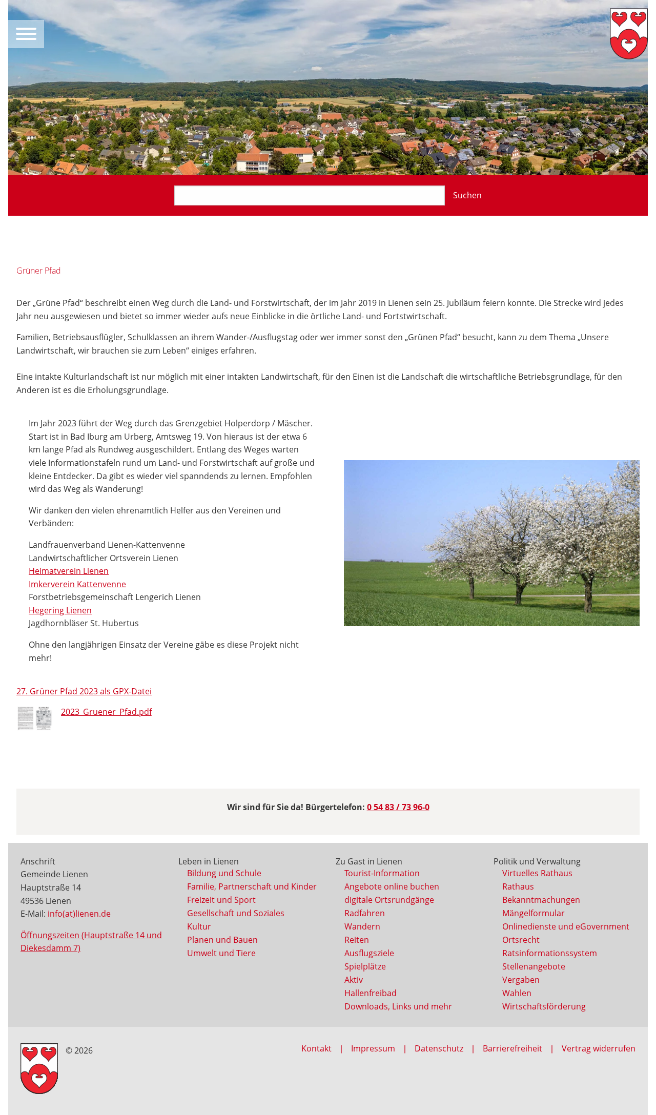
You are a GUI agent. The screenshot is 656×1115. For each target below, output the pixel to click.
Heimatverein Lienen (69, 570)
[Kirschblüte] (492, 543)
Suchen (467, 195)
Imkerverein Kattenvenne (77, 584)
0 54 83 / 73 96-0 (398, 807)
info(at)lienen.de (79, 913)
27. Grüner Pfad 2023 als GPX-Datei (84, 691)
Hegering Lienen (60, 610)
